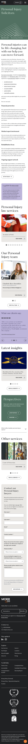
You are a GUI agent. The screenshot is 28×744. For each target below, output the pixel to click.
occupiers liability (8, 88)
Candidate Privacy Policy (20, 668)
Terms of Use (20, 615)
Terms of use (4, 665)
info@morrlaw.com (8, 629)
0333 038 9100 (6, 627)
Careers (16, 648)
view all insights (13, 388)
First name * (7, 512)
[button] (6, 245)
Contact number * (8, 534)
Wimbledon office (14, 76)
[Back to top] (25, 741)
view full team (13, 305)
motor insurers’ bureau (9, 86)
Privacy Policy (13, 582)
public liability (7, 91)
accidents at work (8, 82)
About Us (3, 656)
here (15, 508)
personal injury (11, 78)
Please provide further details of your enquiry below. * (13, 566)
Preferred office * (8, 548)
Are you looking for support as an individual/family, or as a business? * (13, 557)
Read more (19, 238)
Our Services (4, 648)
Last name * (7, 519)
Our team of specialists (6, 75)
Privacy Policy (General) (7, 678)
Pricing (16, 656)
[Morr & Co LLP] (3, 2)
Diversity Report (18, 670)
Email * (6, 527)
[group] (14, 279)
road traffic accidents (9, 93)
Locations (17, 650)
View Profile (18, 295)
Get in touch (6, 176)
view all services (13, 477)
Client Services (18, 653)
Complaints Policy (19, 665)
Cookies (3, 683)
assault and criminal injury (10, 84)
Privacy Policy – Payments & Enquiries (10, 681)
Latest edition (13, 413)
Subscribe (11, 417)
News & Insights (5, 653)
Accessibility (4, 668)
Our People (4, 650)
